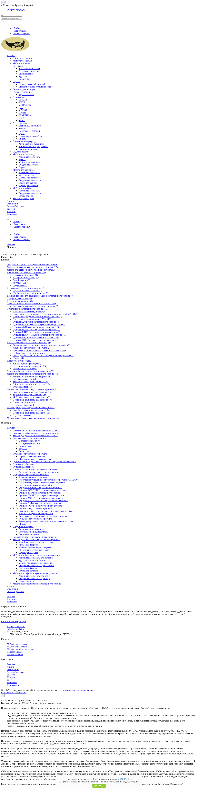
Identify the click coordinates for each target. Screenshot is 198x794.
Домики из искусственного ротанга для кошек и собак (45, 511)
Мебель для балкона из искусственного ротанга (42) (32, 389)
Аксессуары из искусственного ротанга (32, 508)
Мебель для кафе (21, 188)
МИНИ (22, 112)
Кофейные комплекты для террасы (36, 542)
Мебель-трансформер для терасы (35, 547)
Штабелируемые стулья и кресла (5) (30, 293)
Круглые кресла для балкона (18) (29, 394)
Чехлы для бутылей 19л (30, 136)
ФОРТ (22, 120)
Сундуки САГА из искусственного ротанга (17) (36, 337)
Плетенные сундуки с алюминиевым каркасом (42, 482)
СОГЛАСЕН (99, 786)
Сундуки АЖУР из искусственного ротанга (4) (36, 322)
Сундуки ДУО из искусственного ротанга (39, 493)
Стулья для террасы (28, 552)
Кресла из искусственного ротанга (30, 438)
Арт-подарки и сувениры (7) (27, 363)
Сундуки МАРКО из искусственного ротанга (41, 495)
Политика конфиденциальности (77, 690)
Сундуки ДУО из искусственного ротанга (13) (36, 327)
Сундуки (17, 97)
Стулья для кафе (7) (22, 415)
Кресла (16, 66)
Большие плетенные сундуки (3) (29, 311)
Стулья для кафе (26, 196)
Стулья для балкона (28, 185)
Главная (11, 664)
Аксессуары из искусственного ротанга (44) (29, 342)
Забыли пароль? (21, 33)
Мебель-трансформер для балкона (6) (31, 397)
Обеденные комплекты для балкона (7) (32, 400)
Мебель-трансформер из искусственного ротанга (37, 583)
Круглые (23, 76)
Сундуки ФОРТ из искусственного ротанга (40, 505)
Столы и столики (21, 92)
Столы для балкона (28, 183)
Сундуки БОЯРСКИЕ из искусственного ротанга (43, 490)
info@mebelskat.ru (15, 629)
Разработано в (8, 692)
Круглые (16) (19, 283)
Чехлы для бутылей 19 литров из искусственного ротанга (47, 521)
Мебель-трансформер (29, 162)
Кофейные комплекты (29, 157)
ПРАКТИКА (25, 115)
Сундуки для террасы (23, 467)
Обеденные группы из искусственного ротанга (36, 430)
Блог (9, 680)
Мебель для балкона (22, 170)
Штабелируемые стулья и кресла (35, 86)
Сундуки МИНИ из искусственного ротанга (41, 498)
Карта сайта (13, 685)
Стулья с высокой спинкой (32, 84)
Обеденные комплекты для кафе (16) (31, 413)
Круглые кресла (26, 175)
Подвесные (24, 79)
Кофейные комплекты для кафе (34, 576)
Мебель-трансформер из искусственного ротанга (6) (33, 418)
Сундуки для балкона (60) (19, 298)
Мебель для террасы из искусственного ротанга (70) (33, 374)
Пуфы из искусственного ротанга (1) (31, 353)
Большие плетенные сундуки (33, 477)
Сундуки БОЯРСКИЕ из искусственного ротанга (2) (39, 324)
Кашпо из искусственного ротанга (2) (31, 348)
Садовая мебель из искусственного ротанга (34, 537)
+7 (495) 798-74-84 (16, 626)
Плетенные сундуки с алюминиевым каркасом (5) (37, 316)
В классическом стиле (29, 68)
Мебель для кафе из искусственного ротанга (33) (31, 407)
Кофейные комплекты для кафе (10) (31, 410)
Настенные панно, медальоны (33, 146)
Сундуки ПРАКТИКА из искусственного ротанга (43, 500)
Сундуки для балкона (23, 464)
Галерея (11, 209)
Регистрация (19, 31)
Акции (10, 201)
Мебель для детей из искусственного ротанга (35, 435)
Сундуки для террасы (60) (20, 301)
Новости (11, 211)
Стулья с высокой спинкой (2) (27, 290)
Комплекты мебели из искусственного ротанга (36, 433)
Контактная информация (13, 621)
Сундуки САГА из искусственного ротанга (40, 503)
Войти (16, 28)
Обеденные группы (22, 58)
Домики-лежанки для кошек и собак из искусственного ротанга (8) (40, 296)
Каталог (11, 55)
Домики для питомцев (24, 89)
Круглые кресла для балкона (33, 560)
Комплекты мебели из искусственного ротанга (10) (32, 267)
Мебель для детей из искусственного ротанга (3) (31, 270)
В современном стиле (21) (26, 277)
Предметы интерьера (23, 141)
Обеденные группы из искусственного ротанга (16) (32, 264)
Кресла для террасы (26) (25, 379)
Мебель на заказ (15, 654)
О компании (13, 203)
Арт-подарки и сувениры (31, 144)
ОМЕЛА (23, 99)
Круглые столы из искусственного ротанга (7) (35, 306)
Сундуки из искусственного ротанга (31, 474)
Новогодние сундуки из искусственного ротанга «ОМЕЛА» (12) (45, 314)
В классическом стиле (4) (25, 275)
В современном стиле (29, 71)
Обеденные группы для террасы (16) (31, 384)
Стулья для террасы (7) (24, 387)
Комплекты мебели (22, 60)
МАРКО (23, 110)
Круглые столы (26, 94)
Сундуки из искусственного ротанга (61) (27, 309)
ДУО (21, 107)
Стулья (16, 81)
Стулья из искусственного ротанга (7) (25, 288)
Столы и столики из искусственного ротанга (35, 469)
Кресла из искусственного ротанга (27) (26, 272)
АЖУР (22, 102)
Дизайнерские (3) (21, 280)
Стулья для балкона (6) (24, 405)
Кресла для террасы (28, 544)
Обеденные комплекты (30, 180)
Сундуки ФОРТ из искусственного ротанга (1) (36, 340)
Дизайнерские (26, 73)
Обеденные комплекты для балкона (36, 565)
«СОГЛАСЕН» (125, 779)
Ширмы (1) (18, 358)
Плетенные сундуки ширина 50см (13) (32, 319)
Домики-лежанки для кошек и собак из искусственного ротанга (44, 461)
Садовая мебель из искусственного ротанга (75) (30, 371)
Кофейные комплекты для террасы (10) (32, 376)
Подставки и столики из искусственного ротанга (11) (39, 350)
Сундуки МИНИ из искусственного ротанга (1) (36, 332)
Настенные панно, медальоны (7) (29, 366)
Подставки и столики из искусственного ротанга (43, 516)
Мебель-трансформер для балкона (35, 563)
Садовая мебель (20, 151)
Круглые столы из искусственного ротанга (40, 472)
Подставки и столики (29, 131)
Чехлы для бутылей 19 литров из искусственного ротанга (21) (43, 355)
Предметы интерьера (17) (19, 361)
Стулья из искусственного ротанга (30, 454)
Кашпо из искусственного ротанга (36, 513)
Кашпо (22, 128)
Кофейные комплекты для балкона (36, 557)
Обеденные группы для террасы (34, 550)
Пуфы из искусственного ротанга (35, 518)
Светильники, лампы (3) (25, 368)
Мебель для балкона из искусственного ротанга (36, 555)
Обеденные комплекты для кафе (34, 578)
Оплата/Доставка (15, 206)
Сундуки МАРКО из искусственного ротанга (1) (37, 329)
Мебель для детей (21, 63)
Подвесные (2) (20, 285)
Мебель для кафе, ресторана (20, 649)
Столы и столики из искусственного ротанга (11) (31, 303)
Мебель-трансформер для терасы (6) (30, 381)
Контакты (12, 214)
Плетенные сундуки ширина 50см (35, 485)
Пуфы (21, 133)
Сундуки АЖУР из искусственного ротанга (40, 487)
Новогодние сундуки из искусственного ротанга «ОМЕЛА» (48, 480)
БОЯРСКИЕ (25, 105)
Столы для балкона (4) (24, 402)
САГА (21, 118)
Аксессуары (19, 123)
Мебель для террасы (23, 154)
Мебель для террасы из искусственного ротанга (36, 539)
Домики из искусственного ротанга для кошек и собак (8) (41, 345)
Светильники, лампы (29, 149)
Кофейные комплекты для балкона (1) (32, 392)
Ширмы (22, 138)
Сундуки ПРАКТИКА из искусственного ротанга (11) (39, 335)
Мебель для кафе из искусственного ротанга (35, 573)
